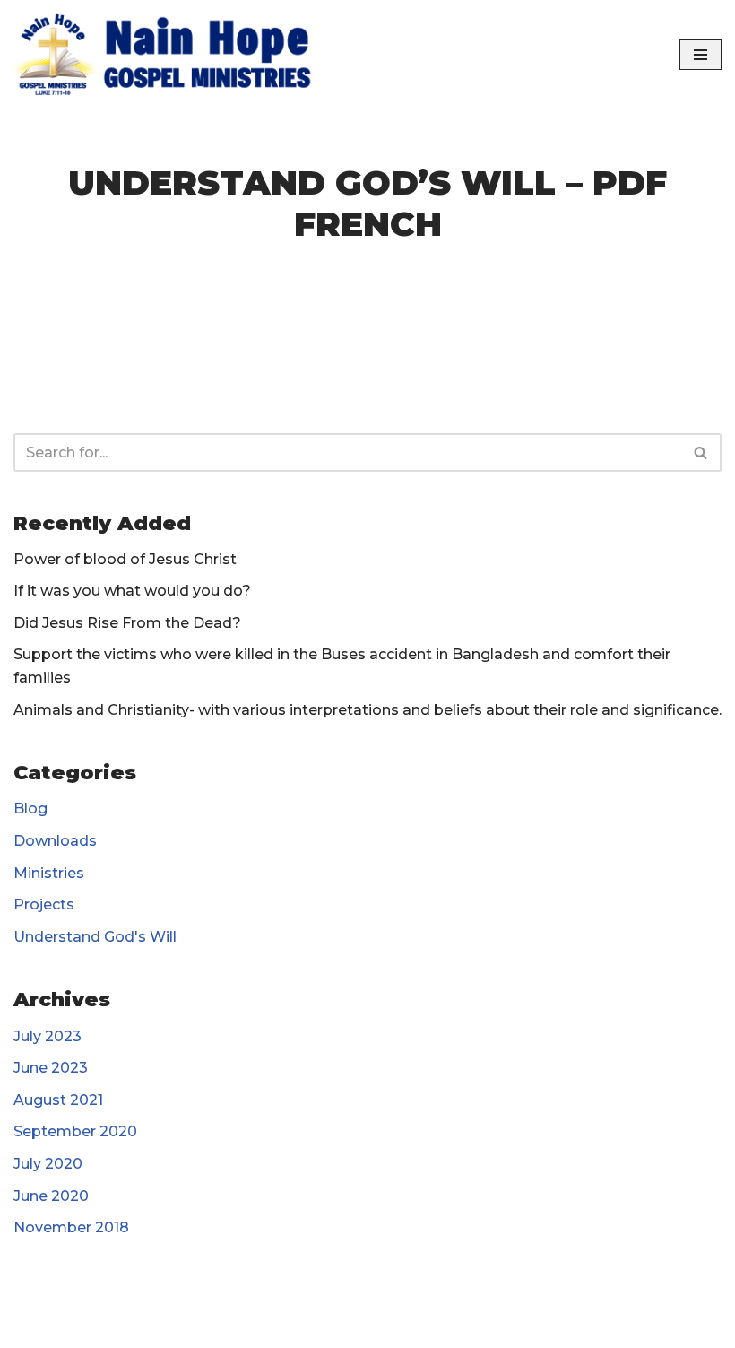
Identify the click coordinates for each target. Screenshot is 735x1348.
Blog (30, 808)
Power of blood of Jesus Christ (125, 559)
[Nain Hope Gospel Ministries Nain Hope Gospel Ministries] (170, 54)
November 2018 (71, 1227)
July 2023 (47, 1036)
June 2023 (50, 1067)
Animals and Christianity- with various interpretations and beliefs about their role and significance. (367, 709)
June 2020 (51, 1196)
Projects (43, 904)
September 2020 (75, 1131)
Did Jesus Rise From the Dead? (127, 622)
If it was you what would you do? (132, 590)
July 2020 (47, 1163)
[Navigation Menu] (700, 54)
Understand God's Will (95, 936)
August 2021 (58, 1100)
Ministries (48, 873)
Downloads (55, 840)
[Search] (701, 452)
